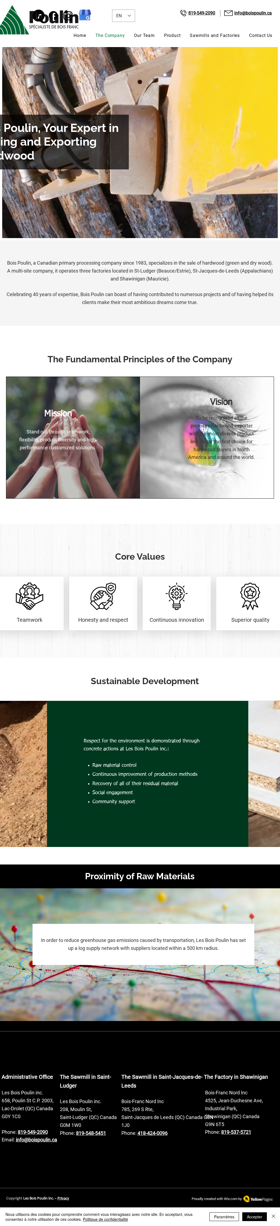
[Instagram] (68, 16)
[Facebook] (53, 16)
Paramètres (224, 1216)
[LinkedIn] (39, 16)
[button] (172, 35)
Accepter (254, 1216)
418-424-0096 (153, 1133)
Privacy (63, 1198)
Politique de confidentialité (105, 1219)
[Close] (273, 1217)
